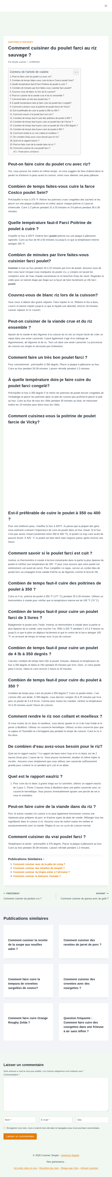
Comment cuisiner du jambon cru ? (23, 896)
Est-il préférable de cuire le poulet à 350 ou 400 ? (36, 110)
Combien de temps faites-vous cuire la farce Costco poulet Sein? (43, 80)
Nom (8, 1119)
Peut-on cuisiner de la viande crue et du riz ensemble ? (38, 95)
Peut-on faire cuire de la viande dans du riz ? (34, 144)
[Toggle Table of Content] (74, 72)
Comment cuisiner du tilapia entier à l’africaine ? (41, 872)
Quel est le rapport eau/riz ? (26, 140)
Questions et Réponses (20, 42)
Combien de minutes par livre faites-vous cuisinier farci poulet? (41, 88)
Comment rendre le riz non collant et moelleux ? (35, 133)
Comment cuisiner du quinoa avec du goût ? (84, 896)
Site (79, 1119)
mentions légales (70, 1155)
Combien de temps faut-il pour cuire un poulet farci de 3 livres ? (43, 121)
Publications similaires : (29, 152)
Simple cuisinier (19, 62)
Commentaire (12, 1074)
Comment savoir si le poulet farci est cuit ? (33, 114)
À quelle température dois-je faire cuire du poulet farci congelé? (41, 103)
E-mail (45, 1119)
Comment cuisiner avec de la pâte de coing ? (39, 864)
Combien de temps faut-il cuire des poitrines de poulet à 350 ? (42, 118)
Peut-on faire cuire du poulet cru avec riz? (31, 76)
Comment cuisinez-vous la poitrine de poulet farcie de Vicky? (41, 106)
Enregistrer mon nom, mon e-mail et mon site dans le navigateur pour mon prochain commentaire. (53, 1128)
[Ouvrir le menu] (105, 5)
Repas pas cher (69, 1168)
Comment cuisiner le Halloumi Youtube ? (37, 876)
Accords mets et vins (25, 1168)
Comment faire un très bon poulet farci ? (31, 99)
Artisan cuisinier (89, 1168)
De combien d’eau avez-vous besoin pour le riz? (36, 137)
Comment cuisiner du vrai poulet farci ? (31, 148)
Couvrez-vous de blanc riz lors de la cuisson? (33, 91)
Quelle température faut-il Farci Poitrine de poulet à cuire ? (39, 84)
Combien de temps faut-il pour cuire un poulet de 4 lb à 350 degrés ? (45, 125)
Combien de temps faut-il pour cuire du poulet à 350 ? (38, 129)
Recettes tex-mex (49, 1168)
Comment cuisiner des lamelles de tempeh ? (39, 868)
